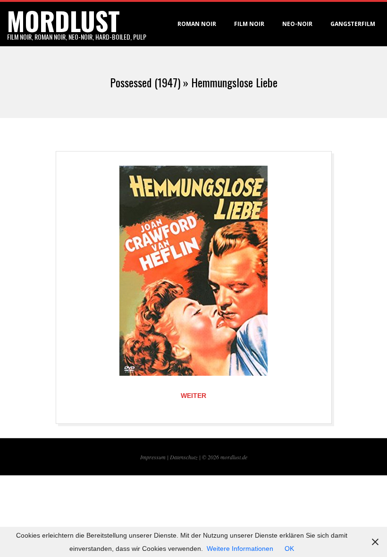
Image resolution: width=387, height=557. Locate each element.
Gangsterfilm (352, 24)
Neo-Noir (297, 24)
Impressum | (155, 457)
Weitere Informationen (240, 548)
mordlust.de (233, 457)
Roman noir (196, 24)
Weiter (193, 395)
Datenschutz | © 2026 (195, 457)
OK (289, 548)
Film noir (249, 24)
